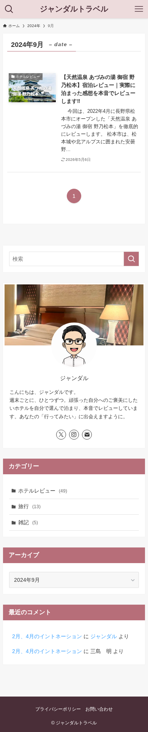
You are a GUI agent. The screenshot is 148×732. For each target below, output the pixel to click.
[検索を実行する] (131, 259)
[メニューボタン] (139, 9)
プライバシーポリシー (58, 708)
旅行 (29, 506)
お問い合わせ (99, 708)
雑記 (28, 522)
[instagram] (74, 435)
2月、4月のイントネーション (47, 636)
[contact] (87, 435)
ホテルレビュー (42, 491)
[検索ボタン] (9, 9)
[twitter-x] (61, 435)
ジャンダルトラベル (74, 9)
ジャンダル (103, 636)
